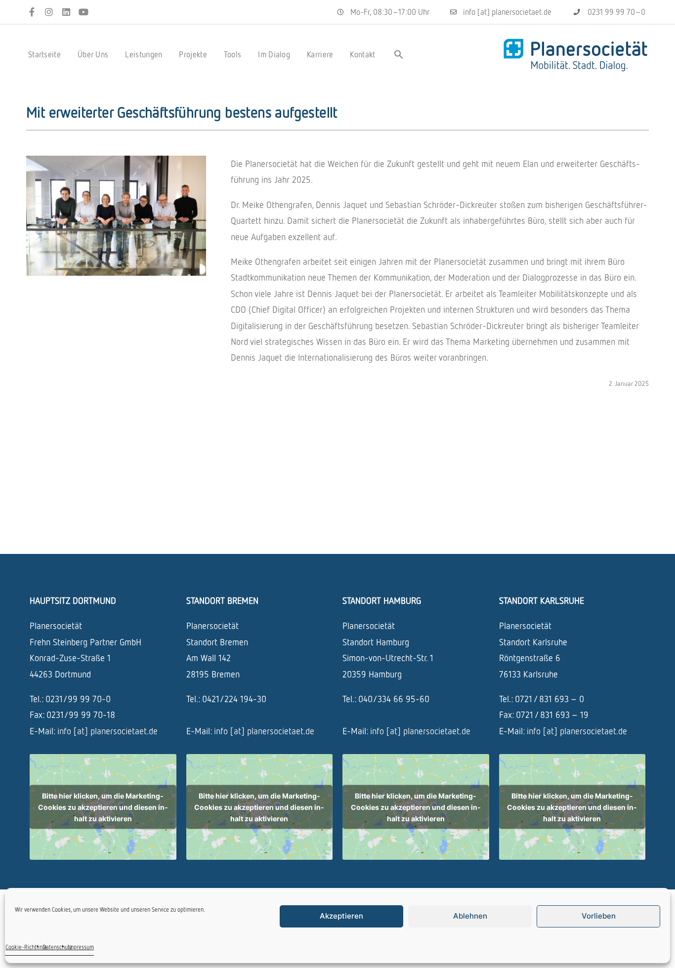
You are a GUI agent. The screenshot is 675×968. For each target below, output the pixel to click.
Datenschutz (57, 947)
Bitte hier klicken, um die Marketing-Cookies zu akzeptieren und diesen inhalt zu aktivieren (103, 807)
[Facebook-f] (32, 12)
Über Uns (93, 54)
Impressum (81, 947)
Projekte (193, 54)
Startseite (44, 54)
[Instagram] (49, 12)
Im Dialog (274, 54)
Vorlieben (599, 916)
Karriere (320, 54)
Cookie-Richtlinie (26, 947)
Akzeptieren (341, 916)
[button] (399, 54)
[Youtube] (83, 12)
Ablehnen (470, 916)
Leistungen (143, 54)
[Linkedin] (66, 12)
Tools (233, 54)
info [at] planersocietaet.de (107, 730)
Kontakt (362, 54)
